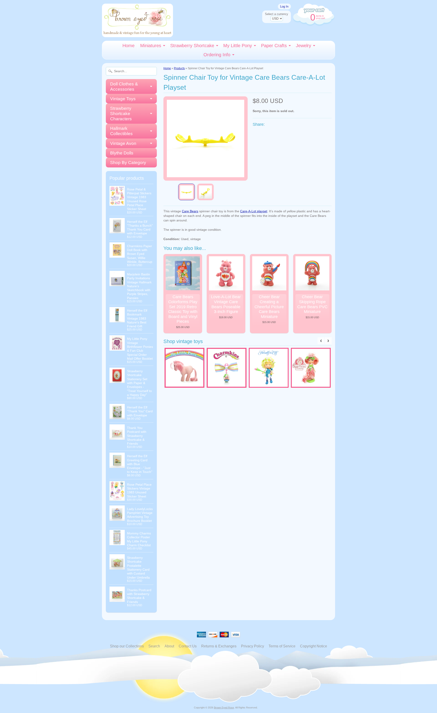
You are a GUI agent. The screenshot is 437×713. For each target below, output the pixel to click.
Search (154, 646)
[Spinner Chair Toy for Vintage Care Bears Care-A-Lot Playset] (186, 192)
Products (179, 68)
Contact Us (188, 646)
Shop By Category (128, 162)
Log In (284, 6)
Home (128, 45)
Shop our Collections (127, 646)
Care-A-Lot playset (253, 211)
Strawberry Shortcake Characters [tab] (121, 113)
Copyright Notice (313, 646)
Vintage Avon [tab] (123, 143)
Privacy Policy (252, 646)
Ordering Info (216, 54)
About (169, 646)
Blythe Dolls (121, 153)
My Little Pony (237, 45)
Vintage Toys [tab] (123, 98)
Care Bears (190, 211)
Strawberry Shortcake (192, 45)
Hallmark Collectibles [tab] (121, 131)
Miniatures (150, 45)
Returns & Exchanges (218, 646)
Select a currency (276, 14)
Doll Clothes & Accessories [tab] (124, 87)
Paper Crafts (274, 45)
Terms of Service (282, 646)
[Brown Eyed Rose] (137, 34)
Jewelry (303, 45)
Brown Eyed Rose (224, 707)
